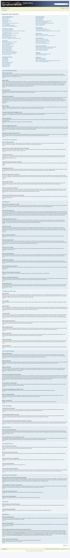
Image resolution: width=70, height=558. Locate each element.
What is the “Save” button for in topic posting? (9, 52)
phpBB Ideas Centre (52, 524)
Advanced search (67, 4)
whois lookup (14, 531)
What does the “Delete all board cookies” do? (9, 26)
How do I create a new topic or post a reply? (9, 41)
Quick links (4, 8)
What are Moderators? (39, 18)
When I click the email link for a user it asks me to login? (11, 38)
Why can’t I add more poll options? (8, 46)
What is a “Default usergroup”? (41, 24)
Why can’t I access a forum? (7, 48)
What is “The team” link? (40, 25)
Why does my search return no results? (42, 40)
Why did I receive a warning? (7, 50)
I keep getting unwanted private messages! (43, 29)
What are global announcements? (7, 62)
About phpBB (15, 519)
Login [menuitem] (67, 8)
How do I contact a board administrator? (42, 61)
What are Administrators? (40, 17)
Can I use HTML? (5, 59)
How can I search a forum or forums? (42, 39)
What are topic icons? (5, 66)
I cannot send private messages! (41, 28)
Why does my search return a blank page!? (43, 41)
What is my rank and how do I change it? (9, 37)
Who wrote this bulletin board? (41, 58)
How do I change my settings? (7, 29)
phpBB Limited (33, 518)
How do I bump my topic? (6, 54)
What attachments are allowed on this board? (43, 53)
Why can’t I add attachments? (7, 49)
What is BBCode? (5, 58)
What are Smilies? (5, 60)
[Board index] (12, 4)
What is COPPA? (5, 18)
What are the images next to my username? (9, 35)
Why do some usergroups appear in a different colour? (45, 23)
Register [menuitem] (63, 8)
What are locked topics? (6, 65)
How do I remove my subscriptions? (42, 50)
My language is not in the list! (7, 34)
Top (4, 77)
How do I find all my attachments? (41, 54)
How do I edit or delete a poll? (7, 47)
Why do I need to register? (6, 17)
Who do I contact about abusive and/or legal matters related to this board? (48, 60)
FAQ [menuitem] (9, 8)
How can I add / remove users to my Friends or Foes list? (45, 35)
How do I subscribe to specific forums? (42, 49)
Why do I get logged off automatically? (8, 25)
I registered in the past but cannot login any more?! (10, 23)
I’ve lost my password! (6, 24)
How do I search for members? (41, 42)
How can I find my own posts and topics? (42, 43)
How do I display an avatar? (6, 36)
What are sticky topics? (6, 64)
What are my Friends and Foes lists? (42, 34)
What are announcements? (6, 63)
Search (66, 4)
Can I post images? (5, 61)
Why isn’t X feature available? (40, 59)
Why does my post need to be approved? (9, 53)
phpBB (50, 170)
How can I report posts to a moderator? (8, 51)
